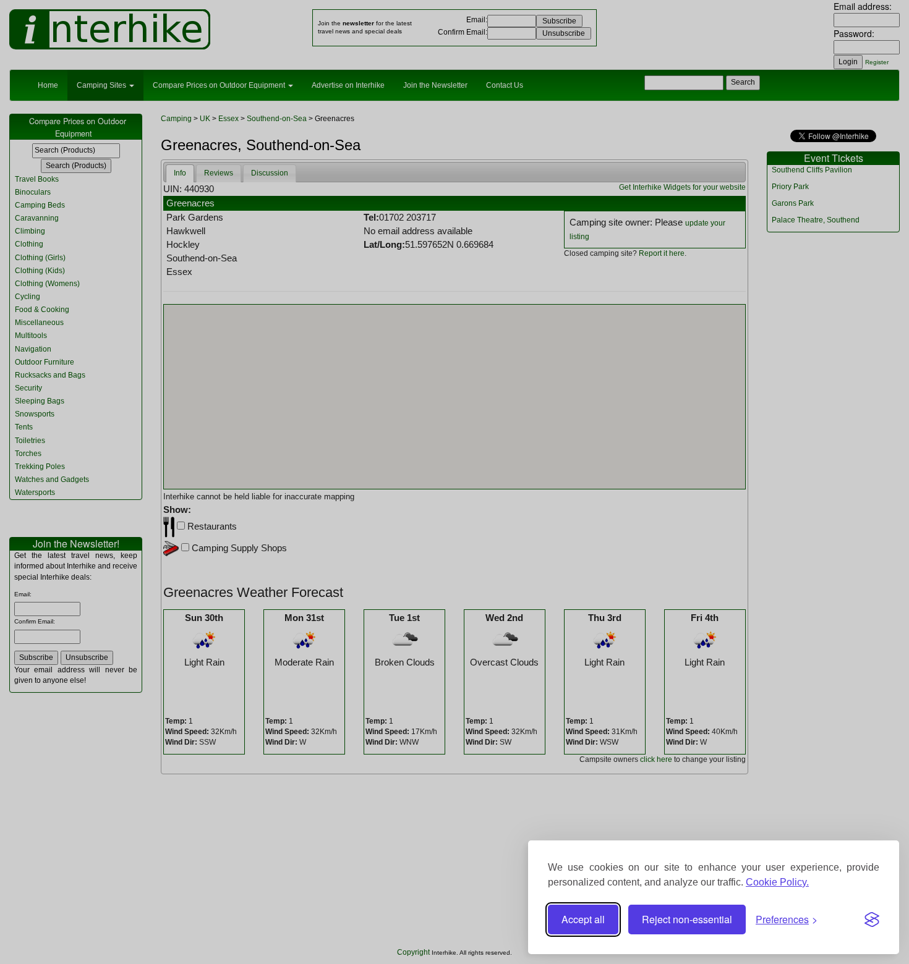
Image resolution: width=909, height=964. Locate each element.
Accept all (583, 919)
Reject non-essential (687, 919)
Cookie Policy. (777, 882)
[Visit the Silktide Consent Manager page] (871, 919)
